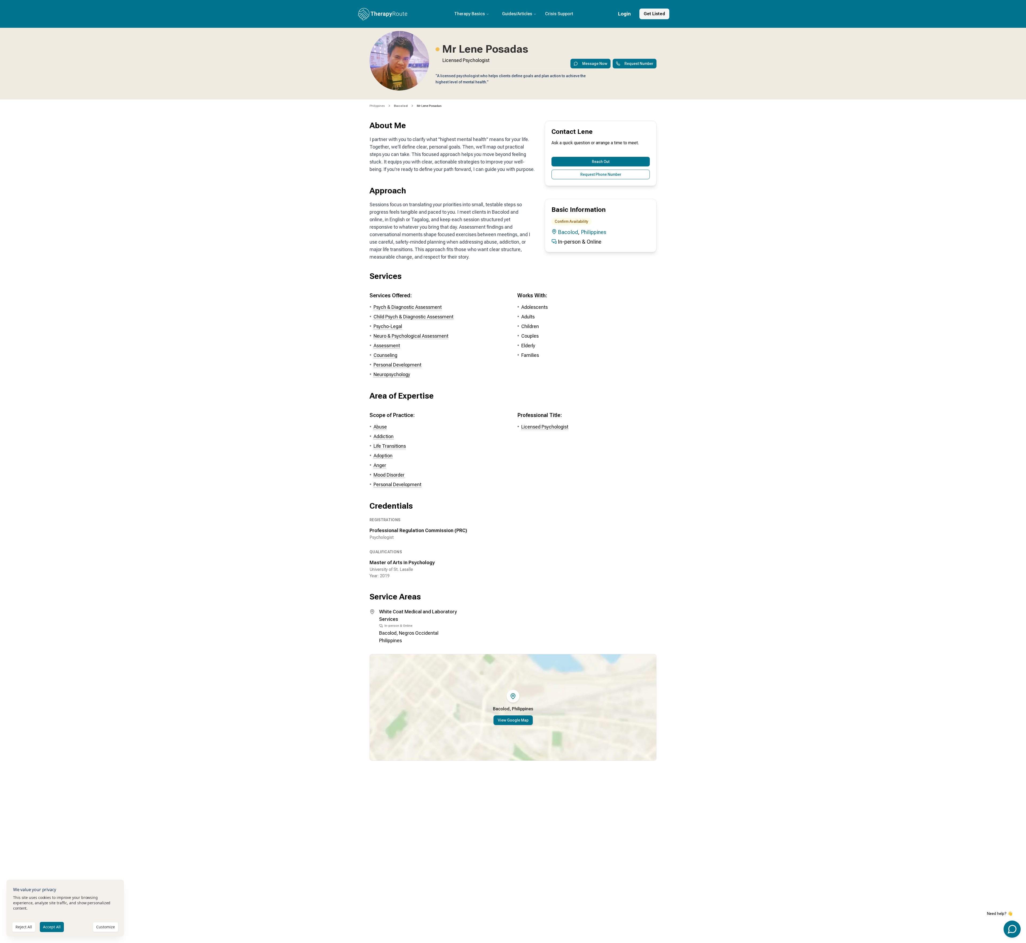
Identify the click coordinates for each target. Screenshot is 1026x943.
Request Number (638, 63)
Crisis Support (559, 13)
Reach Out (600, 161)
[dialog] (65, 908)
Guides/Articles (517, 13)
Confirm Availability (571, 221)
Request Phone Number (600, 174)
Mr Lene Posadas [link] (429, 106)
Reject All (23, 926)
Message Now (594, 63)
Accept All (52, 926)
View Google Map (513, 720)
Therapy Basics (469, 13)
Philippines (377, 106)
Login (624, 14)
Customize (105, 926)
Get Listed (654, 13)
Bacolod (568, 232)
